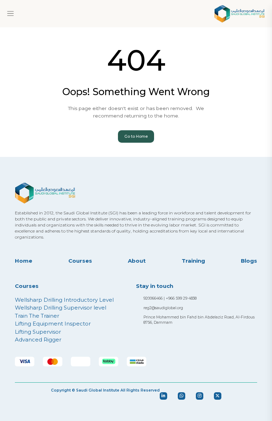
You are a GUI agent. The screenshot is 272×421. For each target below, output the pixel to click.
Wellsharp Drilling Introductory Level (64, 299)
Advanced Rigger (38, 339)
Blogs (249, 260)
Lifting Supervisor (38, 331)
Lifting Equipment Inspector (53, 323)
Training (193, 260)
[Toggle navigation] (10, 14)
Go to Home (136, 136)
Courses (80, 260)
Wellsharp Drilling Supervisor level (60, 307)
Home (23, 260)
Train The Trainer (37, 315)
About (137, 260)
